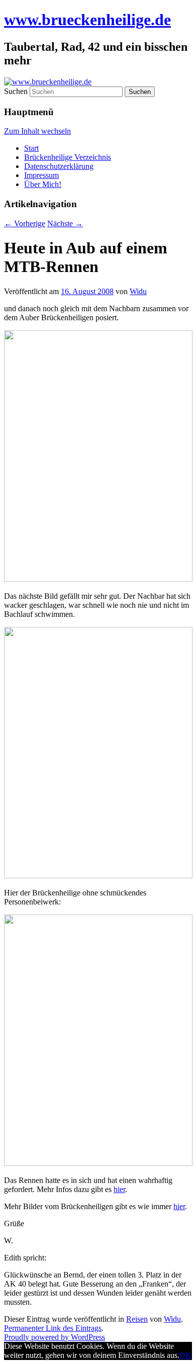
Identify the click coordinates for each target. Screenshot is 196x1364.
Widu (138, 291)
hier (119, 1189)
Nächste (65, 223)
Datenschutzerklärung (58, 166)
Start (31, 148)
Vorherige (24, 223)
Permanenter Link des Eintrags (53, 1328)
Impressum (41, 175)
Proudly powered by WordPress (54, 1337)
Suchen (16, 91)
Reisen (137, 1319)
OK (185, 1355)
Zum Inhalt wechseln (37, 131)
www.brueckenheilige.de (87, 20)
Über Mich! (42, 184)
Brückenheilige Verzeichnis (67, 157)
